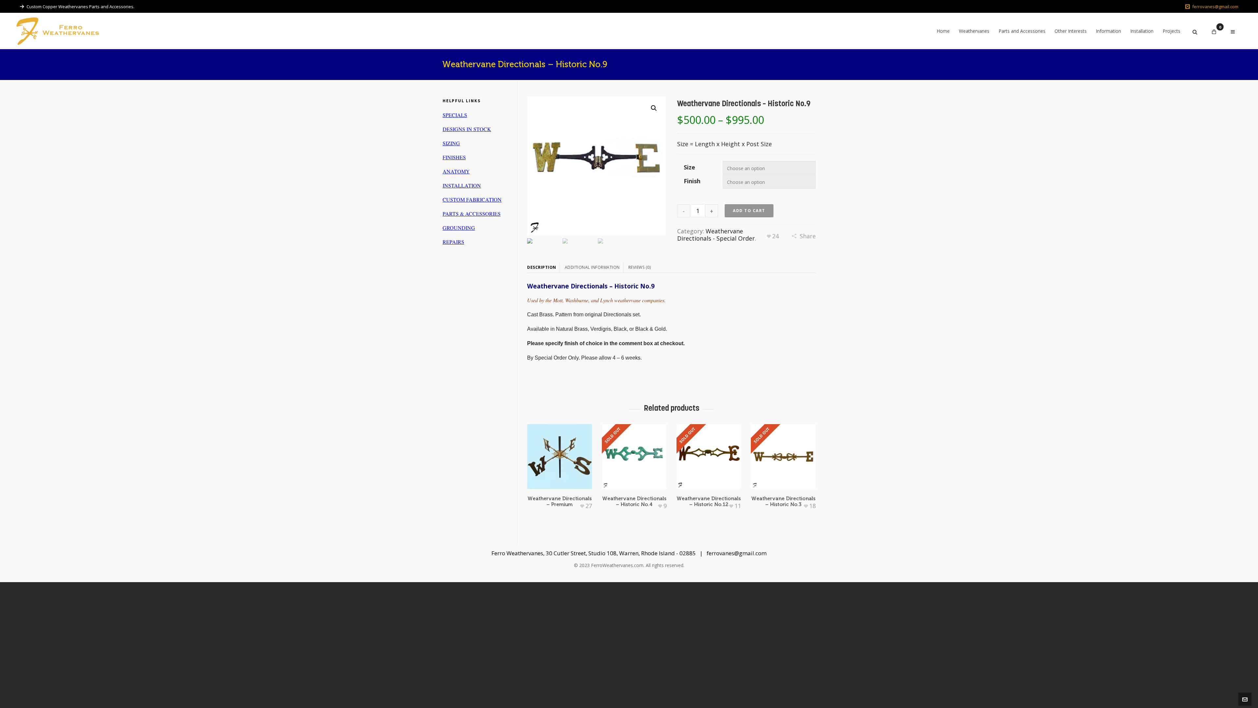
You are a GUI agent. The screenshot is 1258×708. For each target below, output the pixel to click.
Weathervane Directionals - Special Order (716, 234)
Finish (692, 181)
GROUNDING (459, 227)
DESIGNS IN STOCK (467, 129)
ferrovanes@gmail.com (1215, 7)
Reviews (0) (639, 267)
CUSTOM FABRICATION (472, 199)
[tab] (543, 267)
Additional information (592, 267)
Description (541, 267)
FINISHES (454, 157)
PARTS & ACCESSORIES (472, 213)
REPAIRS (453, 241)
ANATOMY (456, 171)
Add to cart (749, 210)
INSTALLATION (462, 185)
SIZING (451, 143)
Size (689, 167)
